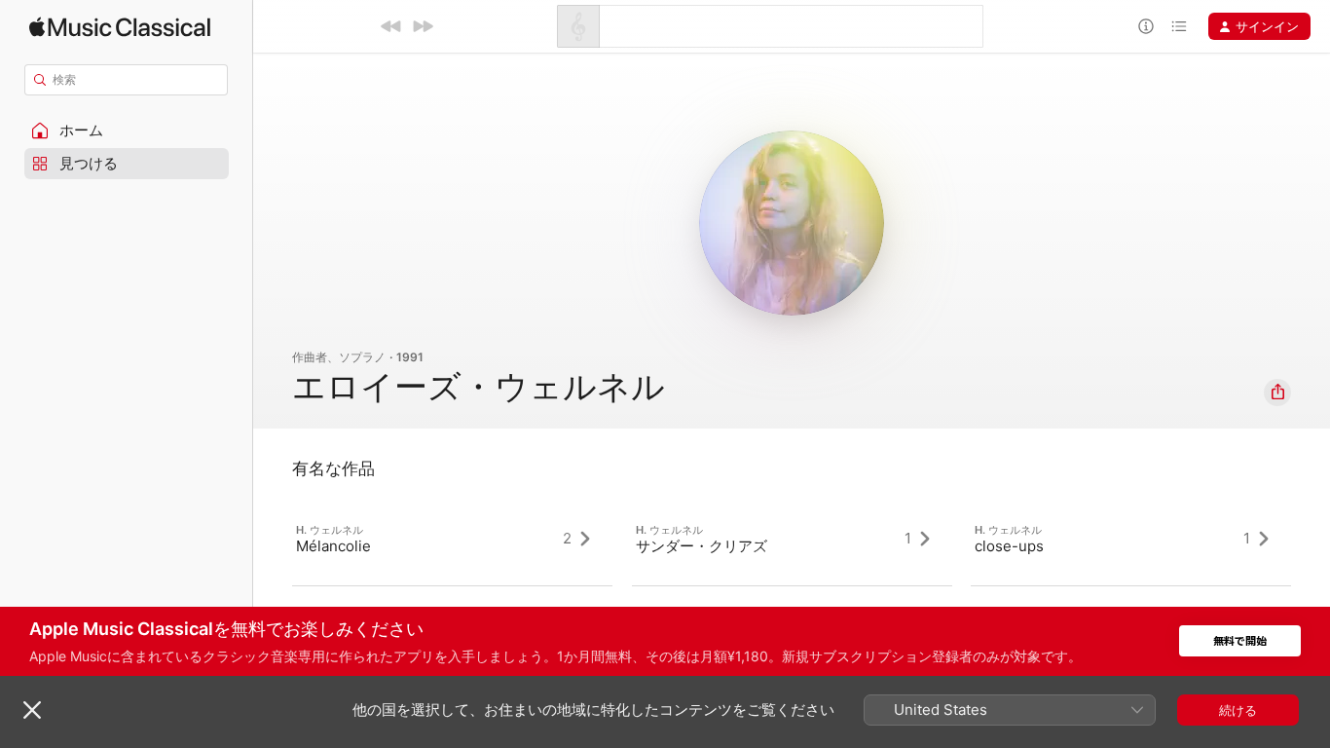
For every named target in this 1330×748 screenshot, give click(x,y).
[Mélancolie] (452, 538)
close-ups (1009, 546)
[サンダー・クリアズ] (792, 538)
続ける (1238, 710)
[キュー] (1179, 26)
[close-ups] (1131, 538)
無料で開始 (1240, 641)
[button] (126, 130)
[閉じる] (32, 710)
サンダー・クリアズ (701, 546)
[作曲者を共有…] (1277, 392)
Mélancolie (333, 546)
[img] (119, 27)
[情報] (1146, 26)
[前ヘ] (391, 26)
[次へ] (422, 26)
